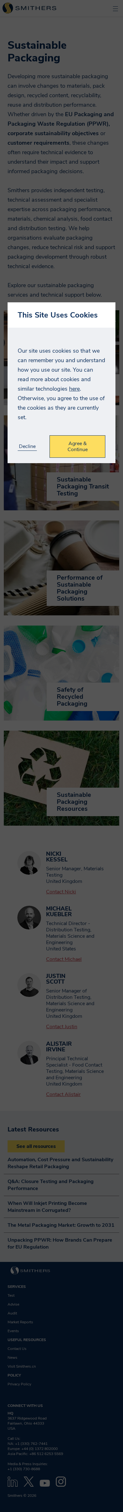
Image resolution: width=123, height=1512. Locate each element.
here (74, 389)
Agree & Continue (77, 446)
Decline (27, 446)
